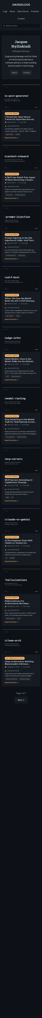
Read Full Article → (11, 138)
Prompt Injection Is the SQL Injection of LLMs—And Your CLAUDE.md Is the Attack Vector (21, 240)
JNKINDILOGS (21, 4)
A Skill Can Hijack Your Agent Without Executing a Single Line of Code (20, 180)
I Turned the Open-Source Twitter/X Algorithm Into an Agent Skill (19, 119)
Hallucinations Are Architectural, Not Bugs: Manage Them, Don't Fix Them (20, 603)
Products (35, 11)
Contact (21, 18)
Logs (5, 11)
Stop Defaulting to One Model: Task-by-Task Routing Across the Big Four (20, 422)
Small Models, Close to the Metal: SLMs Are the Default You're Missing (19, 361)
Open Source (23, 11)
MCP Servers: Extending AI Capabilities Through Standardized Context (18, 482)
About (12, 11)
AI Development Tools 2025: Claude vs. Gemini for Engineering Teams (19, 543)
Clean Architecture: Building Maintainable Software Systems (19, 664)
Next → (21, 700)
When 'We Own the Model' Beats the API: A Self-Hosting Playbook (19, 301)
